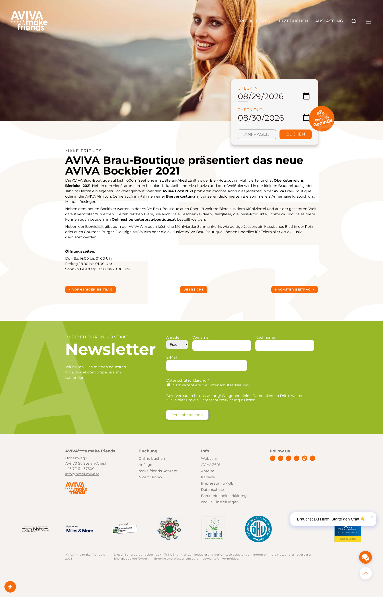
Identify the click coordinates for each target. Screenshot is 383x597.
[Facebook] (272, 458)
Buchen (295, 134)
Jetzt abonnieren (187, 415)
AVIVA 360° (211, 465)
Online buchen (152, 458)
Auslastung (329, 21)
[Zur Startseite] (29, 29)
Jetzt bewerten (348, 538)
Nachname (265, 337)
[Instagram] (280, 458)
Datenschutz (212, 489)
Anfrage (145, 465)
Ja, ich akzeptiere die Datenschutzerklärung (210, 385)
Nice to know (150, 477)
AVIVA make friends (348, 533)
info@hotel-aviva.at (82, 474)
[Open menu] (368, 21)
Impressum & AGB (217, 483)
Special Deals (254, 21)
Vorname (200, 337)
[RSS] (312, 458)
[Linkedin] (288, 458)
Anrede (172, 337)
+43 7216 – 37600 (80, 469)
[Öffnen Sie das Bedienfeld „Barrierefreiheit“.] (10, 587)
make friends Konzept (158, 471)
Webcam (209, 458)
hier (181, 400)
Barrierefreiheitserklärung (224, 496)
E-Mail (171, 357)
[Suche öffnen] (354, 21)
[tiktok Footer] (304, 458)
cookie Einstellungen (220, 502)
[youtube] (296, 458)
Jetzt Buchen (292, 21)
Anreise (207, 471)
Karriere (208, 477)
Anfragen (256, 134)
